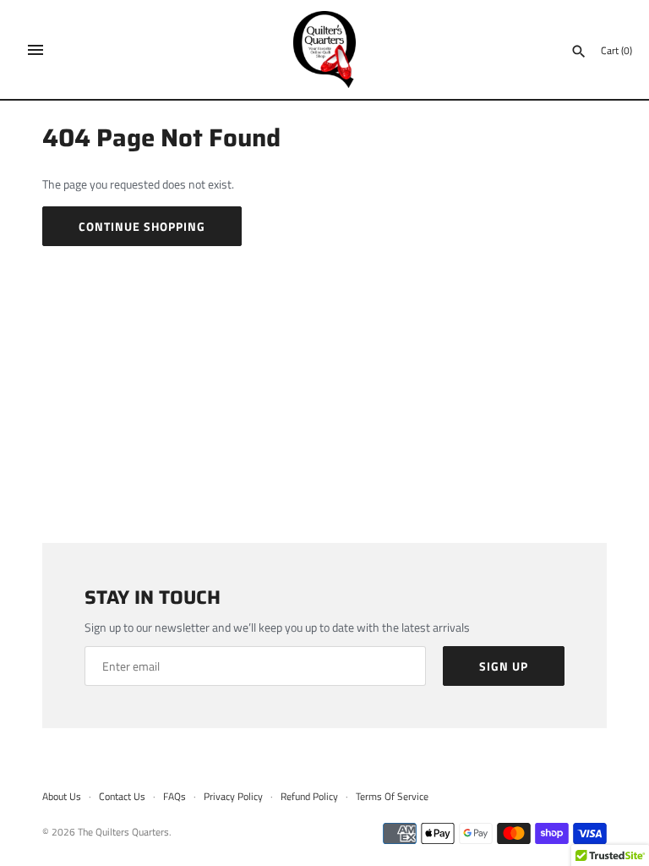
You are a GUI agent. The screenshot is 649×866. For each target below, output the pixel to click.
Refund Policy (309, 796)
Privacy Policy (233, 796)
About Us (61, 796)
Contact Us (122, 796)
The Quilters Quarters (123, 832)
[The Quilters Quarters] (325, 49)
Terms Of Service (392, 796)
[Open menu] (35, 50)
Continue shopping (142, 226)
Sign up (503, 666)
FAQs (174, 796)
